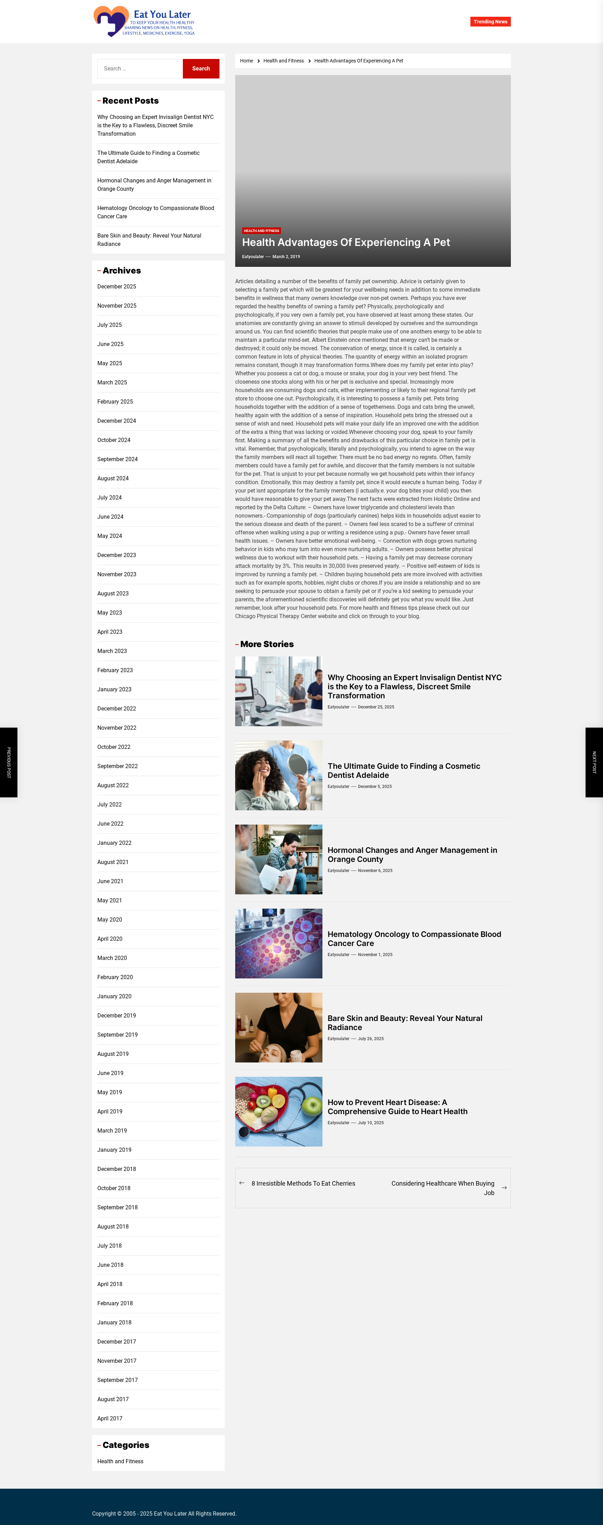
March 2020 (112, 958)
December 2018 (116, 1169)
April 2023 (109, 632)
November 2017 (116, 1361)
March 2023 (112, 651)
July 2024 (109, 497)
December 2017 (116, 1341)
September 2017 (117, 1380)
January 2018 (114, 1322)
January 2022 (114, 843)
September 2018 (117, 1207)
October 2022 (114, 747)
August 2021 (113, 862)
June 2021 (110, 881)
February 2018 (115, 1303)
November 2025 (116, 305)
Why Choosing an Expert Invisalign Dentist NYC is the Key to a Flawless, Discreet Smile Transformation (415, 686)
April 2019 (109, 1111)
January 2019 (114, 1150)
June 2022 (110, 823)
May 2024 (109, 536)
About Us (289, 21)
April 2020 (109, 939)
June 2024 (110, 516)
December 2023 (116, 555)
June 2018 (110, 1265)
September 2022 (117, 766)
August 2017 (113, 1399)
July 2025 (109, 325)
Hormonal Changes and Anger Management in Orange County (154, 184)
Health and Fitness (120, 1461)
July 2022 (109, 804)
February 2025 (115, 401)
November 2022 (116, 727)
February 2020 (115, 977)
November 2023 (116, 574)
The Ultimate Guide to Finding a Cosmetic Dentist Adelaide (148, 157)
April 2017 (109, 1418)
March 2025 (112, 382)
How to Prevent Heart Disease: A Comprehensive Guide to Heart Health (398, 1107)
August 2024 (113, 478)
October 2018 (114, 1188)
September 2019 (117, 1034)
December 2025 (116, 286)
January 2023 (114, 689)
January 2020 (114, 996)
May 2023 (109, 612)
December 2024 (116, 421)
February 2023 (115, 670)
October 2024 (114, 440)
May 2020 (109, 919)
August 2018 (113, 1226)
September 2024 (117, 459)
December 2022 (116, 708)
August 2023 (113, 593)
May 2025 (109, 363)
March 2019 (112, 1130)
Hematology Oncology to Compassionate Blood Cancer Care (155, 212)
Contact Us (320, 21)
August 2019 (113, 1054)
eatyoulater (253, 256)
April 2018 (109, 1284)
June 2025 (110, 344)
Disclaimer (352, 21)
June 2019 (110, 1073)
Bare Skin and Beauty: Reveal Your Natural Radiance (149, 239)
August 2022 (113, 785)
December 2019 (116, 1015)
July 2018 (109, 1245)
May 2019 (109, 1092)
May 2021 (109, 900)
